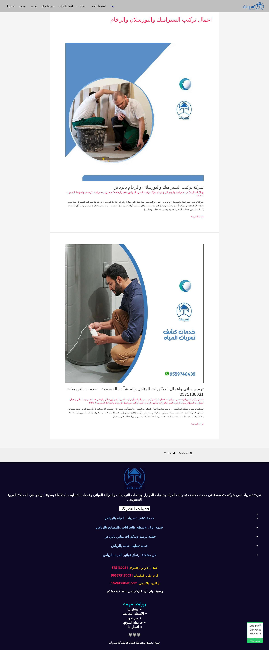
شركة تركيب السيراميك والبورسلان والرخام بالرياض (158, 187)
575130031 (120, 567)
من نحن (22, 6)
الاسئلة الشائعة (66, 6)
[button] (112, 6)
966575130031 (122, 575)
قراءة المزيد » (197, 216)
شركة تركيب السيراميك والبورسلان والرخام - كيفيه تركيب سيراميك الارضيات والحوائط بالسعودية (111, 192)
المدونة (34, 6)
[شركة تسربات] (253, 5)
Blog (201, 192)
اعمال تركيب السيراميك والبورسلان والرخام (177, 192)
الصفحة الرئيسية (98, 6)
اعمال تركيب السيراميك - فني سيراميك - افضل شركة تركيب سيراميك (171, 399)
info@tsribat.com (123, 583)
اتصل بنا (10, 6)
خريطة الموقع (48, 6)
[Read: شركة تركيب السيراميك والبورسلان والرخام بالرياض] (134, 111)
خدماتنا (83, 6)
